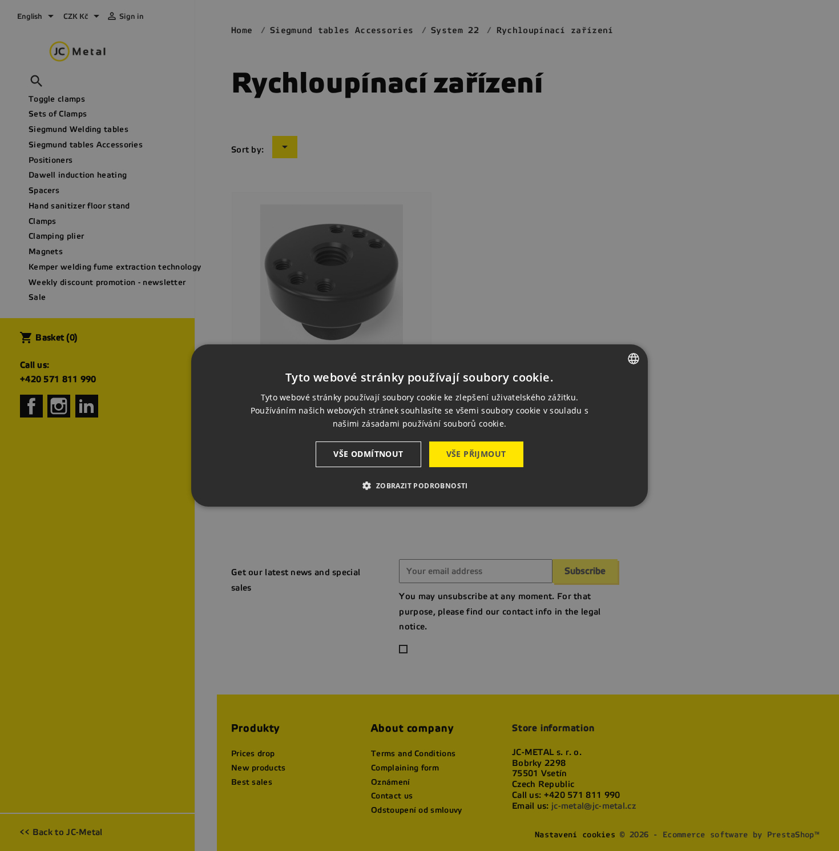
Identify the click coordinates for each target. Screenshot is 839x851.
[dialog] (419, 425)
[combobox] (633, 358)
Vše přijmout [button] (476, 453)
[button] (419, 485)
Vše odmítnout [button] (368, 453)
